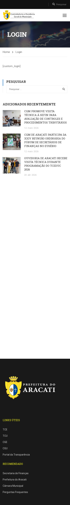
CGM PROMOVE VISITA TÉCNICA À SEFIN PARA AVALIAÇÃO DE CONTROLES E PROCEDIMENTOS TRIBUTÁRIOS (45, 116)
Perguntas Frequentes (15, 492)
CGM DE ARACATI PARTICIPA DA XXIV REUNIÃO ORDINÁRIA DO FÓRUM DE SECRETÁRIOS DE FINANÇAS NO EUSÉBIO (45, 140)
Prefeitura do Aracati (15, 479)
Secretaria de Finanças (16, 473)
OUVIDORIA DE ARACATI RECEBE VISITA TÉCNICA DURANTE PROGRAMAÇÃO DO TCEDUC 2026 (45, 163)
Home (6, 52)
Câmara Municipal (13, 485)
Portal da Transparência (16, 454)
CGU (5, 448)
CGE (5, 442)
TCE (5, 429)
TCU (5, 435)
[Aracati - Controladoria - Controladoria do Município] (19, 15)
